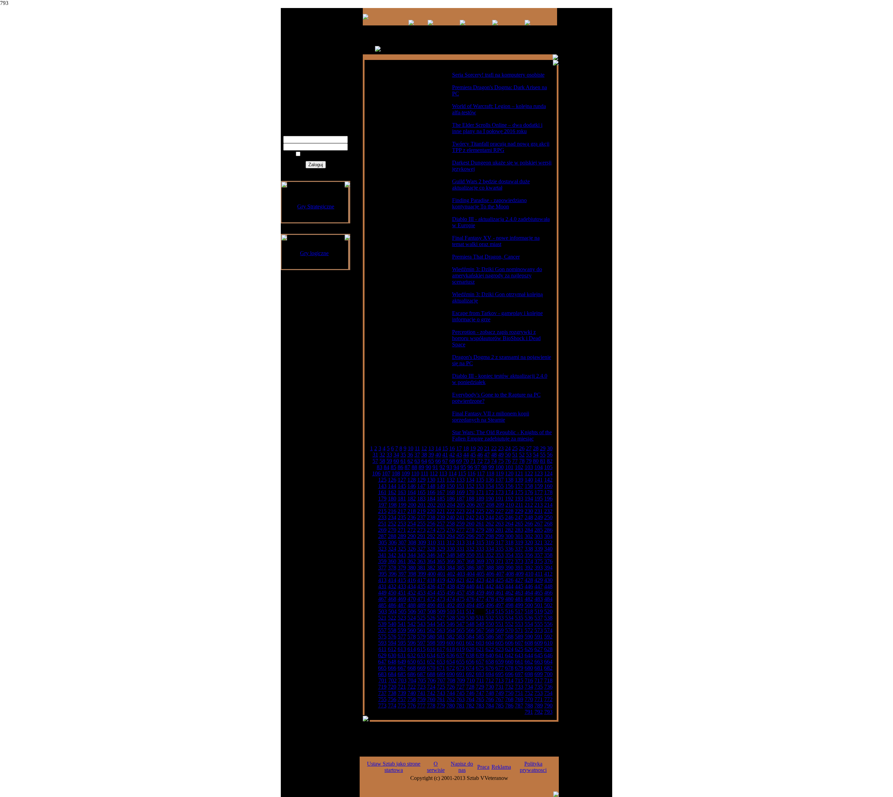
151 (460, 486)
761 (441, 699)
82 (550, 461)
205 (461, 505)
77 (515, 461)
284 (529, 530)
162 (392, 492)
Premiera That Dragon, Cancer (486, 257)
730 (490, 687)
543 (421, 624)
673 (460, 668)
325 (402, 549)
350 (470, 555)
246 (509, 517)
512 (470, 611)
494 (470, 605)
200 (412, 505)
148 (431, 486)
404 (470, 574)
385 (460, 567)
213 (538, 505)
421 (460, 580)
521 (382, 618)
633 (421, 655)
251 (382, 524)
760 (431, 699)
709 (461, 680)
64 (424, 461)
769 (519, 699)
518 (529, 611)
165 (421, 492)
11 (417, 448)
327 (421, 549)
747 (480, 693)
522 (392, 618)
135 (480, 480)
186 (450, 498)
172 (490, 492)
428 (529, 580)
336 (509, 549)
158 (529, 486)
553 (519, 624)
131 (441, 480)
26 (522, 448)
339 (538, 549)
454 (431, 593)
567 (480, 630)
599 (441, 643)
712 (490, 680)
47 (487, 455)
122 (529, 473)
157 (519, 486)
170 (470, 492)
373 (519, 561)
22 (494, 448)
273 (421, 530)
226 (490, 511)
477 (480, 599)
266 (529, 524)
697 (519, 674)
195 (538, 498)
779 (441, 705)
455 (441, 593)
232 (548, 511)
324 (392, 549)
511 (461, 611)
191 (499, 498)
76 (508, 461)
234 (392, 517)
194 (529, 498)
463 (519, 593)
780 (450, 705)
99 (491, 467)
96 (470, 467)
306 (392, 542)
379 (402, 567)
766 (490, 699)
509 (441, 611)
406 (490, 574)
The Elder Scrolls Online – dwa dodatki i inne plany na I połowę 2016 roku (497, 128)
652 (431, 662)
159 (538, 486)
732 (509, 687)
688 (431, 674)
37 (417, 455)
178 (548, 492)
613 (402, 649)
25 (515, 448)
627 (538, 649)
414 (392, 580)
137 (499, 480)
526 (431, 618)
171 (480, 492)
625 (519, 649)
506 (412, 611)
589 (519, 636)
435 (421, 586)
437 (441, 586)
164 (411, 492)
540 (392, 624)
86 (400, 467)
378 (392, 567)
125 (382, 480)
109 (406, 473)
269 (382, 530)
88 (414, 467)
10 (410, 448)
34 (396, 455)
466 (548, 593)
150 (450, 486)
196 (548, 498)
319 (519, 542)
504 (392, 611)
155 (499, 486)
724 (431, 687)
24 (508, 448)
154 (490, 486)
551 (499, 624)
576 (392, 636)
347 (441, 555)
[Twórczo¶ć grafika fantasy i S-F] (495, 23)
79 (529, 461)
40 (438, 455)
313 (460, 542)
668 (411, 668)
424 (490, 580)
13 (431, 448)
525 (421, 618)
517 (519, 611)
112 (434, 473)
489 (421, 605)
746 (470, 693)
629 (382, 655)
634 (431, 655)
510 (451, 611)
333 (480, 549)
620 (470, 649)
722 (411, 687)
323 (382, 549)
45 (473, 455)
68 (452, 461)
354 (509, 555)
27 (529, 448)
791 (529, 712)
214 (548, 505)
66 (438, 461)
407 (500, 574)
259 (460, 524)
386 (470, 567)
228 (509, 511)
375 (538, 561)
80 (536, 461)
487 (402, 605)
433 (402, 586)
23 (501, 448)
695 (499, 674)
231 (538, 511)
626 (529, 649)
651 (421, 662)
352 (490, 555)
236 (411, 517)
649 (402, 662)
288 (392, 536)
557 (382, 630)
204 (451, 505)
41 (445, 455)
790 (548, 705)
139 (519, 480)
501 (538, 605)
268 (548, 524)
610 (548, 643)
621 (480, 649)
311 (441, 542)
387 (480, 567)
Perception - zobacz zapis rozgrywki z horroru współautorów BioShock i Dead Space (496, 338)
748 (490, 693)
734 (529, 687)
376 (548, 561)
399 (422, 574)
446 (529, 586)
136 (490, 480)
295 (460, 536)
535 (519, 618)
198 (392, 505)
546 (450, 624)
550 (490, 624)
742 (431, 693)
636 (450, 655)
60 (396, 461)
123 (538, 473)
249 (538, 517)
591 (538, 636)
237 (421, 517)
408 (509, 574)
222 (450, 511)
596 (411, 643)
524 (411, 618)
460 (490, 593)
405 (480, 574)
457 (460, 593)
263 (499, 524)
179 (382, 498)
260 (470, 524)
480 (509, 599)
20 (480, 448)
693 (480, 674)
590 (529, 636)
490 (431, 605)
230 (529, 511)
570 (509, 630)
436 (431, 586)
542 (411, 624)
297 (480, 536)
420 (450, 580)
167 (441, 492)
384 (450, 567)
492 (450, 605)
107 (386, 473)
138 (509, 480)
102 (519, 467)
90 (428, 467)
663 (538, 662)
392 (529, 567)
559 (402, 630)
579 (421, 636)
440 (470, 586)
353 (499, 555)
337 (519, 549)
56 (550, 455)
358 (548, 555)
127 (402, 480)
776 (411, 705)
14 (438, 448)
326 (411, 549)
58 (382, 461)
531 (480, 618)
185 (441, 498)
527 (441, 618)
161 (382, 492)
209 (500, 505)
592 (548, 636)
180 (392, 498)
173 (499, 492)
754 (548, 693)
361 (402, 561)
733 (519, 687)
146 (411, 486)
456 (450, 593)
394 (548, 567)
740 (411, 693)
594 (392, 643)
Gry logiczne (314, 253)
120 (509, 473)
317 (499, 542)
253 (402, 524)
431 (382, 586)
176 (529, 492)
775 (402, 705)
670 (431, 668)
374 (529, 561)
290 (411, 536)
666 (392, 668)
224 (470, 511)
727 (460, 687)
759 (421, 699)
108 (396, 473)
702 (392, 680)
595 (402, 643)
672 (450, 668)
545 (441, 624)
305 (382, 542)
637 (460, 655)
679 (519, 668)
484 (548, 599)
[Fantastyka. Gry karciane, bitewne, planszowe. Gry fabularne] (462, 23)
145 (402, 486)
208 (490, 505)
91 (435, 467)
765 (480, 699)
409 (519, 574)
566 (470, 630)
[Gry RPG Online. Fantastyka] (365, 18)
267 (538, 524)
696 (509, 674)
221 (441, 511)
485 (382, 605)
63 (417, 461)
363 (421, 561)
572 (529, 630)
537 (538, 618)
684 (392, 674)
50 (508, 455)
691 (460, 674)
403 (461, 574)
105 (548, 467)
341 (382, 555)
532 (490, 618)
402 (451, 574)
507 (422, 611)
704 (412, 680)
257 (441, 524)
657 (480, 662)
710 (470, 680)
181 (402, 498)
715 (519, 680)
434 (411, 586)
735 (538, 687)
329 (441, 549)
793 (548, 712)
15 (445, 448)
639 (480, 655)
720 (392, 687)
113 (443, 473)
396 (392, 574)
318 (509, 542)
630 (392, 655)
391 (519, 567)
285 (538, 530)
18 (466, 448)
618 (450, 649)
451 (402, 593)
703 (402, 680)
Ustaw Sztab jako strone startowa (393, 767)
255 (421, 524)
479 (499, 599)
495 (480, 605)
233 (382, 517)
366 (450, 561)
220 (431, 511)
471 (421, 599)
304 (548, 536)
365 (441, 561)
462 (509, 593)
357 (538, 555)
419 (441, 580)
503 (382, 611)
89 (421, 467)
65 (431, 461)
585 (480, 636)
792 (538, 712)
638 (470, 655)
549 (480, 624)
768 (509, 699)
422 (470, 580)
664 (548, 662)
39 (431, 455)
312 (450, 542)
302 (529, 536)
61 (403, 461)
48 (494, 455)
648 (392, 662)
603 (480, 643)
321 (538, 542)
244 (490, 517)
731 (499, 687)
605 (499, 643)
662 (529, 662)
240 (450, 517)
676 (490, 668)
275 (441, 530)
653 (441, 662)
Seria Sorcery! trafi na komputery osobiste (498, 75)
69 (459, 461)
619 (460, 649)
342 (392, 555)
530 (470, 618)
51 (515, 455)
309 (422, 542)
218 (411, 511)
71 (473, 461)
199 (402, 505)
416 (411, 580)
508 (431, 611)
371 (499, 561)
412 (548, 574)
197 (382, 505)
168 (450, 492)
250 (548, 517)
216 (392, 511)
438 (450, 586)
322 (548, 542)
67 (445, 461)
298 (490, 536)
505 (402, 611)
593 (382, 643)
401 (441, 574)
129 (421, 480)
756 (392, 699)
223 (460, 511)
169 (460, 492)
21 (487, 448)
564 (450, 630)
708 (451, 680)
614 (411, 649)
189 (480, 498)
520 (548, 611)
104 (538, 467)
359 (382, 561)
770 (529, 699)
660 (509, 662)
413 (382, 580)
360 (392, 561)
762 (450, 699)
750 (509, 693)
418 (431, 580)
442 (490, 586)
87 (407, 467)
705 (422, 680)
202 (431, 505)
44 (466, 455)
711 (480, 680)
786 (509, 705)
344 (411, 555)
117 (481, 473)
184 (431, 498)
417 (421, 580)
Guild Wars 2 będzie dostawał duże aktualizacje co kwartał (491, 184)
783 (480, 705)
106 (376, 473)
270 (392, 530)
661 (519, 662)
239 (441, 517)
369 (480, 561)
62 (410, 461)
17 (459, 448)
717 (538, 680)
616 (431, 649)
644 (529, 655)
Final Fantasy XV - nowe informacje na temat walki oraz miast (496, 241)
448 (548, 586)
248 (529, 517)
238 (431, 517)
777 (421, 705)
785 (499, 705)
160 (548, 486)
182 (411, 498)
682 (548, 668)
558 (392, 630)
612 (392, 649)
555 (538, 624)
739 (402, 693)
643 (519, 655)
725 (441, 687)
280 (490, 530)
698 (529, 674)
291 (421, 536)
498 (509, 605)
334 (490, 549)
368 (470, 561)
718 (548, 680)
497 (499, 605)
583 (460, 636)
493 (460, 605)
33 (389, 455)
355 (519, 555)
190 (490, 498)
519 (538, 611)
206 (470, 505)
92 (442, 467)
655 (460, 662)
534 (509, 618)
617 (441, 649)
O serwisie (436, 767)
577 (402, 636)
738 (392, 693)
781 (460, 705)
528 (450, 618)
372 (509, 561)
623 (499, 649)
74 (494, 461)
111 (424, 473)
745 (460, 693)
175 (519, 492)
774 (392, 705)
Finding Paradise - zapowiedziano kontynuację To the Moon (489, 203)
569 (499, 630)
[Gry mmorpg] (411, 23)
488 (411, 605)
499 (519, 605)
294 (450, 536)
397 (402, 574)
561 (421, 630)
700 (548, 674)
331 (460, 549)
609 (538, 643)
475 (460, 599)
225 (480, 511)
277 (460, 530)
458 (470, 593)
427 (519, 580)
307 (402, 542)
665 (382, 668)
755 (382, 699)
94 (456, 467)
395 (382, 574)
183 (421, 498)
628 (548, 649)
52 (522, 455)
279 (480, 530)
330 (450, 549)
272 (411, 530)
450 (392, 593)
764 (470, 699)
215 (382, 511)
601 (460, 643)
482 (529, 599)
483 (538, 599)
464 (529, 593)
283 (519, 530)
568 (490, 630)
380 (411, 567)
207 (480, 505)
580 (431, 636)
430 (548, 580)
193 (519, 498)
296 (470, 536)
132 (450, 480)
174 (509, 492)
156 (509, 486)
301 (519, 536)
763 (460, 699)
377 (382, 567)
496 (490, 605)
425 (499, 580)
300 (509, 536)
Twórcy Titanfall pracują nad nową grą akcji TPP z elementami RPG (500, 147)
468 (392, 599)
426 (509, 580)
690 (450, 674)
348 (450, 555)
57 (375, 461)
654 (450, 662)
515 (499, 611)
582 (450, 636)
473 (441, 599)
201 (422, 505)
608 (529, 643)
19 (473, 448)
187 (460, 498)
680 (529, 668)
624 (509, 649)
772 (548, 699)
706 (431, 680)
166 (431, 492)
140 (529, 480)
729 (480, 687)
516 (509, 611)
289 (402, 536)
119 (500, 473)
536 (529, 618)
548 (470, 624)
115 (462, 473)
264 (509, 524)
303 (538, 536)
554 (529, 624)
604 (490, 643)
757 (402, 699)
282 (509, 530)
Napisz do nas (462, 767)
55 (543, 455)
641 (499, 655)
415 (402, 580)
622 (490, 649)
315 (480, 542)
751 (519, 693)
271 (402, 530)
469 (402, 599)
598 (431, 643)
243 (480, 517)
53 (529, 455)
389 (499, 567)
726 (450, 687)
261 (480, 524)
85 (393, 467)
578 (411, 636)
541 (402, 624)
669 (421, 668)
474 (450, 599)
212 (529, 505)
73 (487, 461)
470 (411, 599)
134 (470, 480)
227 (499, 511)
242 (470, 517)
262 (490, 524)
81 (543, 461)
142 (548, 480)
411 (539, 574)
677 (499, 668)
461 (499, 593)
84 (386, 467)
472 (431, 599)
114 (453, 473)
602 (470, 643)
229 (519, 511)
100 (499, 467)
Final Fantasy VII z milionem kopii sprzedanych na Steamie (490, 417)
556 (548, 624)
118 (490, 473)
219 (421, 511)
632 (411, 655)
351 (480, 555)
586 (490, 636)
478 (490, 599)
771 (538, 699)
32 (382, 455)
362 (411, 561)
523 (402, 618)
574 (548, 630)
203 (441, 505)
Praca (483, 767)
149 (441, 486)
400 (431, 574)
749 (499, 693)
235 (402, 517)
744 (450, 693)
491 (441, 605)
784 (490, 705)
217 (402, 511)
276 (450, 530)
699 (538, 674)
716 (529, 680)
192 (509, 498)
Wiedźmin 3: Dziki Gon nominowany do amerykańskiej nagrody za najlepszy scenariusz (497, 275)
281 (499, 530)
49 (501, 455)
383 (441, 567)
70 (466, 461)
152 (470, 486)
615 (421, 649)
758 (411, 699)
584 (470, 636)
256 (431, 524)
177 (538, 492)
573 (538, 630)
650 (411, 662)
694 (490, 674)
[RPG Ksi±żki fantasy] (430, 23)
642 (509, 655)
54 (536, 455)
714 (509, 680)
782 (470, 705)
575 (382, 636)
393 (538, 567)
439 (460, 586)
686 (411, 674)
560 (411, 630)
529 (460, 618)
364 (431, 561)
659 (499, 662)
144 (392, 486)
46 (480, 455)
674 (470, 668)
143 (382, 486)
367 (460, 561)
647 (382, 662)
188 (470, 498)
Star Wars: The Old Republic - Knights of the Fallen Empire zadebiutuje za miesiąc (502, 435)
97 (477, 467)
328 (431, 549)
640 (490, 655)
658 (490, 662)
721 (402, 687)
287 (382, 536)
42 (452, 455)
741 (421, 693)
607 (519, 643)
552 (509, 624)
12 (424, 448)
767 (499, 699)
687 (421, 674)
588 (509, 636)
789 (538, 705)
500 (529, 605)
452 (411, 593)
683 (382, 674)
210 (509, 505)
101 (509, 467)
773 (382, 705)
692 (470, 674)
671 (441, 668)
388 (490, 567)
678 (509, 668)
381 (421, 567)
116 (471, 473)
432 (392, 586)
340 (548, 549)
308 (412, 542)
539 (382, 624)
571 (519, 630)
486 (392, 605)
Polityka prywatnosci (533, 767)
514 (490, 611)
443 (499, 586)
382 (431, 567)
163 (402, 492)
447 (538, 586)
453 (421, 593)
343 (402, 555)
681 (538, 668)
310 (431, 542)
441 (480, 586)
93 (449, 467)
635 (441, 655)
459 (480, 593)
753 (538, 693)
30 (550, 448)
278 (470, 530)
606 (509, 643)
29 (543, 448)
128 (411, 480)
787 (519, 705)
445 (519, 586)
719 (382, 687)
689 (441, 674)
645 (538, 655)
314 (470, 542)
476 (470, 599)
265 (519, 524)
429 (538, 580)
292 (431, 536)
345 (421, 555)
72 (480, 461)
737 (382, 693)
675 (480, 668)
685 (402, 674)
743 (441, 693)
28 (536, 448)
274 (431, 530)
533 (499, 618)
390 (509, 567)
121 (519, 473)
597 (421, 643)
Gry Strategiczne (315, 206)
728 (470, 687)
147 (421, 486)
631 (402, 655)
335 (499, 549)
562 (431, 630)
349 (460, 555)
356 (529, 555)
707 (441, 680)
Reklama (501, 767)
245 (499, 517)
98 (484, 467)
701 (382, 680)
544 (431, 624)
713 (499, 680)
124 (548, 473)
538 (548, 618)
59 (389, 461)
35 (403, 455)
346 (431, 555)
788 (529, 705)
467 (382, 599)
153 (480, 486)
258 (450, 524)
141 (538, 480)
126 (392, 480)
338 (529, 549)
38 (424, 455)
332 (470, 549)
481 (519, 599)
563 (441, 630)
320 (529, 542)
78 (522, 461)
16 (452, 448)
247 (519, 517)
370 (490, 561)
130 (431, 480)
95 (463, 467)
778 (431, 705)
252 (392, 524)
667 (402, 668)
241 (460, 517)
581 (441, 636)
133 (460, 480)
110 (415, 473)
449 (382, 593)
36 (410, 455)
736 (548, 687)
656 (470, 662)
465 (538, 593)
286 (548, 530)
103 (529, 467)
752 (529, 693)
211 (519, 505)
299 (499, 536)
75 (501, 461)
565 (460, 630)
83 (379, 467)
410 (529, 574)
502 (548, 605)
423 (480, 580)
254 (411, 524)
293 (441, 536)
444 (509, 586)
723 (421, 687)
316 (490, 542)
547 (460, 624)
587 (499, 636)
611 (382, 649)
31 (375, 455)
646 (548, 655)
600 (450, 643)
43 (459, 455)
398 (412, 574)
